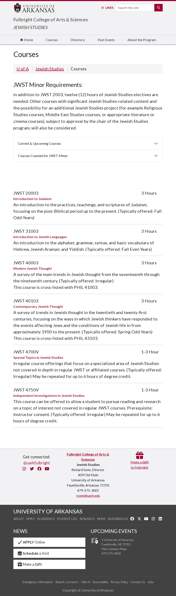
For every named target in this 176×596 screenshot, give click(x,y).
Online (34, 542)
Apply (30, 519)
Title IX (85, 582)
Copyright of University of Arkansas (88, 590)
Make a (32, 564)
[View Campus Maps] (94, 545)
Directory (77, 40)
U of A (23, 68)
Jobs (151, 582)
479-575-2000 (111, 553)
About (18, 519)
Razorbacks (118, 519)
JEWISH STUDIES (30, 27)
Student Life (67, 519)
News (101, 519)
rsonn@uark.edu (88, 495)
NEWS (20, 531)
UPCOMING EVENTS (114, 531)
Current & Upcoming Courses (39, 143)
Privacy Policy (119, 582)
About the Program (141, 40)
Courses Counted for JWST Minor (43, 156)
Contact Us (137, 582)
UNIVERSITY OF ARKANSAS (47, 511)
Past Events (106, 40)
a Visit (36, 553)
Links (109, 7)
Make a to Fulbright (139, 464)
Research (87, 519)
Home (28, 40)
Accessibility (100, 582)
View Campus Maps (114, 549)
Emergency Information (38, 582)
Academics (46, 519)
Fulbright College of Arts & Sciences (50, 19)
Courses (52, 40)
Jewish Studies (49, 68)
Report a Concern (67, 582)
